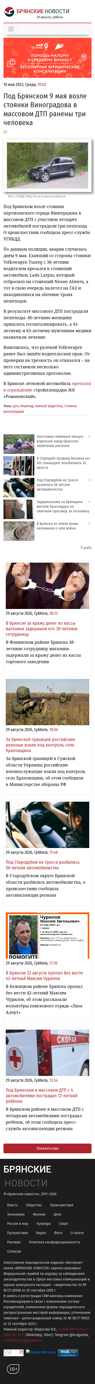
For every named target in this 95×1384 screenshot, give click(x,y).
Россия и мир (17, 1223)
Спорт (63, 1223)
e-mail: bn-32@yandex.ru (22, 1340)
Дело (57, 1214)
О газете (77, 1233)
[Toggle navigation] (11, 29)
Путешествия (17, 1233)
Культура (44, 1223)
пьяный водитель (48, 406)
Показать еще (48, 1148)
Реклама (14, 1242)
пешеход (26, 406)
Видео (41, 1233)
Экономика (16, 1214)
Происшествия (61, 1205)
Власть (12, 1205)
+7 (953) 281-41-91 (71, 1329)
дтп (15, 406)
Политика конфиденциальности (54, 1242)
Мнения (39, 1214)
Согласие (14, 1251)
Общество (34, 1205)
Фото (58, 1233)
